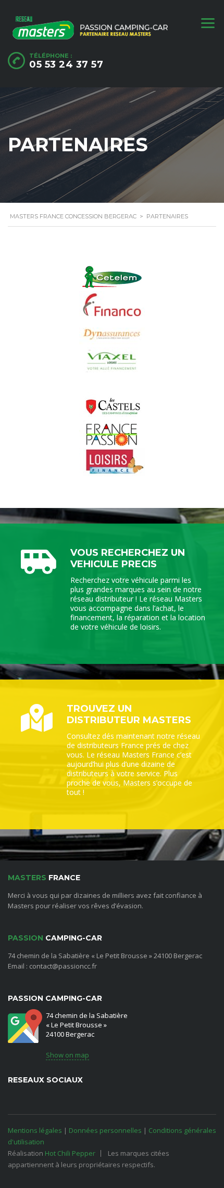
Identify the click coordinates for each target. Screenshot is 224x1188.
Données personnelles (105, 1130)
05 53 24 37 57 (66, 64)
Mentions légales (35, 1130)
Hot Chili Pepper (70, 1153)
